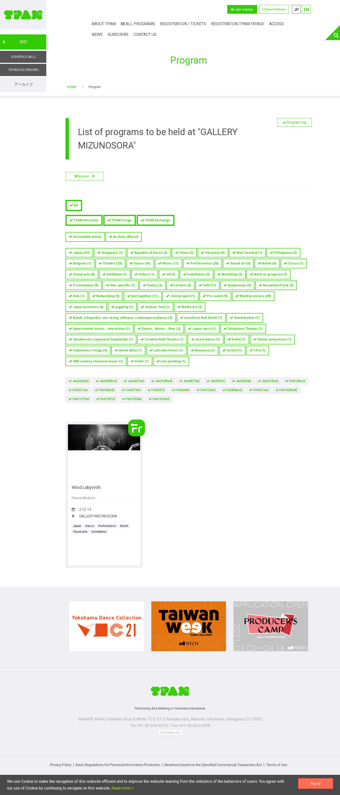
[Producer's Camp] (271, 628)
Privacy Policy (60, 765)
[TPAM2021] (23, 14)
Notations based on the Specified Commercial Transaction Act (213, 765)
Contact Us (172, 732)
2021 (24, 42)
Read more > (122, 788)
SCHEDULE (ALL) (23, 57)
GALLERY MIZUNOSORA (98, 516)
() (81, 252)
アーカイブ (23, 84)
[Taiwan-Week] (189, 628)
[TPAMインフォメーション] (170, 693)
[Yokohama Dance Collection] (106, 628)
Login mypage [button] (243, 9)
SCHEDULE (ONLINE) (24, 70)
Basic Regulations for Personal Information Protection (118, 765)
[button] (274, 9)
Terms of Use (276, 765)
